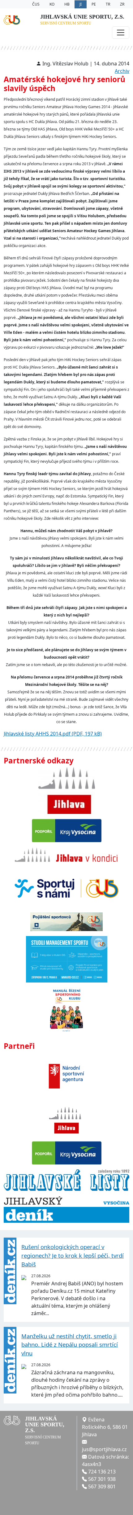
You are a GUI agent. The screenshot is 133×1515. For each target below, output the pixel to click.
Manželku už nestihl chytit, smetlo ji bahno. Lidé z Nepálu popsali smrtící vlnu (69, 1344)
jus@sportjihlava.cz (104, 1449)
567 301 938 (102, 1479)
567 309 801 (102, 1486)
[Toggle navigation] (120, 32)
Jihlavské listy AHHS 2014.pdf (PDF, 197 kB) (53, 733)
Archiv (122, 71)
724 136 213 (102, 1471)
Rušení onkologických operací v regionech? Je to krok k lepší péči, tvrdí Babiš (72, 1255)
